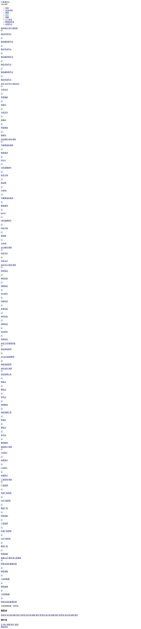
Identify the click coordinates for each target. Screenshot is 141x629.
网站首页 (4, 627)
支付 (2, 84)
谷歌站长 (4, 301)
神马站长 (4, 278)
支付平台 (8, 84)
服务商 (15, 28)
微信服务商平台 (7, 42)
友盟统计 (4, 460)
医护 (18, 615)
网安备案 (4, 571)
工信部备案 (5, 579)
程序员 (3, 615)
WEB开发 (9, 10)
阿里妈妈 (4, 516)
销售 (14, 615)
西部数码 (4, 405)
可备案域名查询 (7, 145)
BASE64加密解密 (7, 357)
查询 (10, 139)
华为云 (3, 397)
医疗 (12, 624)
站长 (7, 15)
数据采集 (11, 343)
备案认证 (4, 558)
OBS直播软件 (6, 168)
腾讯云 (3, 389)
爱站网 (3, 183)
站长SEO (4, 253)
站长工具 (4, 343)
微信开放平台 (6, 49)
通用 (7, 13)
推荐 (14, 139)
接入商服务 (16, 558)
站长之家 (4, 175)
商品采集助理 (6, 349)
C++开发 (8, 20)
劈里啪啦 (4, 97)
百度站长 (4, 271)
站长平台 (4, 265)
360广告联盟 (6, 501)
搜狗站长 (4, 286)
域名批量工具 (6, 374)
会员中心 (8, 24)
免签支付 (15, 84)
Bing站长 (4, 294)
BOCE (3, 160)
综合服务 (4, 139)
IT (2, 624)
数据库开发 (9, 22)
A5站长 (4, 190)
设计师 (9, 615)
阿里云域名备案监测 (9, 564)
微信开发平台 (6, 34)
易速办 (3, 105)
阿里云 (3, 382)
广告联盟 (4, 480)
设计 (4, 624)
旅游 (16, 624)
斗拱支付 (4, 90)
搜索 (7, 17)
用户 (10, 28)
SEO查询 (4, 247)
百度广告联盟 (6, 493)
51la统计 (4, 453)
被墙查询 (4, 153)
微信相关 (4, 28)
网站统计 (4, 447)
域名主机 (4, 368)
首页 (7, 8)
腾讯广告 (4, 508)
